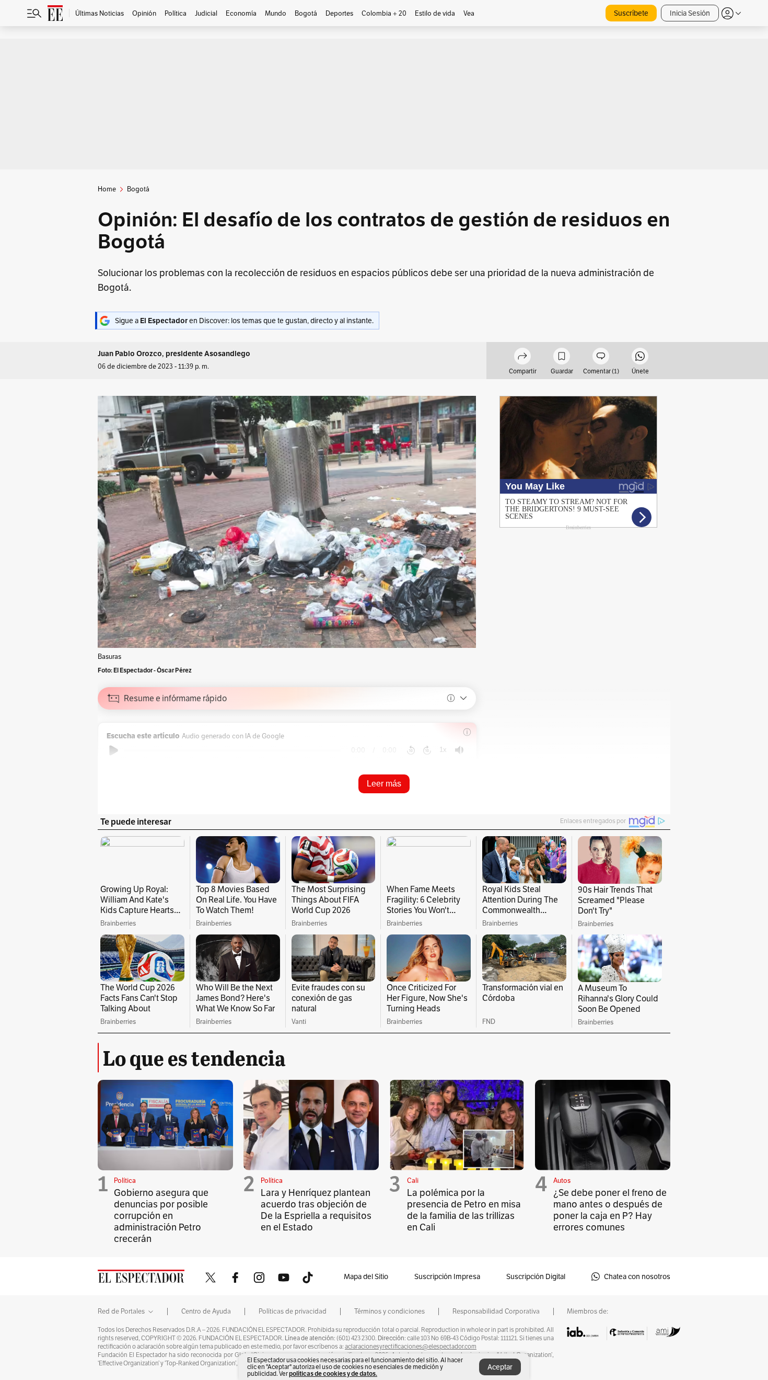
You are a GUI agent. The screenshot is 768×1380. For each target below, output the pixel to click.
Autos (562, 1180)
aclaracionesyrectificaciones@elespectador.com (410, 1346)
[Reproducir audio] (114, 750)
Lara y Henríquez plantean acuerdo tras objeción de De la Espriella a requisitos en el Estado (316, 1210)
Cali (412, 1180)
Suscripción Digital (535, 1276)
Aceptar (500, 1367)
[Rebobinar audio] (411, 750)
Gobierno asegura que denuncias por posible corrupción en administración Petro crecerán (161, 1216)
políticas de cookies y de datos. (333, 1373)
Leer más (384, 783)
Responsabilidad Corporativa (496, 1311)
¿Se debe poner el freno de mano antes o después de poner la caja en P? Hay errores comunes (610, 1210)
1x (443, 750)
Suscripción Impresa (447, 1276)
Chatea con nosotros (637, 1276)
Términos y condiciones (389, 1311)
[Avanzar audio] (427, 750)
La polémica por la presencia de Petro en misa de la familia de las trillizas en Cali (464, 1210)
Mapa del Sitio (366, 1276)
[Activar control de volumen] (459, 750)
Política (125, 1180)
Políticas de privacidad (293, 1311)
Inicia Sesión (690, 13)
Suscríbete (631, 13)
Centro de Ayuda (206, 1311)
